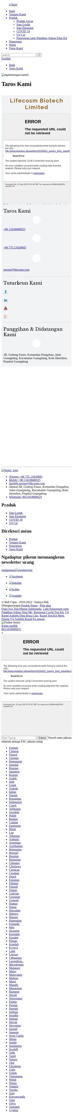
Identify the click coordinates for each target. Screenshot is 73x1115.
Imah (12, 11)
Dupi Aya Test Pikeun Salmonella (21, 608)
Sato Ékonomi (24, 28)
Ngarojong (15, 41)
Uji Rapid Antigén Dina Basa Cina (35, 614)
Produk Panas (29, 605)
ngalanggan (8, 570)
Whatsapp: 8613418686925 (25, 497)
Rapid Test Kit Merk (52, 615)
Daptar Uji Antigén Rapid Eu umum (22, 619)
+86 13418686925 (14, 229)
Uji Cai (20, 34)
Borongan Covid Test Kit (49, 612)
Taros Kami (16, 48)
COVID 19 (23, 31)
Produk (13, 17)
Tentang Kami (17, 14)
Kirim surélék (9, 625)
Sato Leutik (23, 24)
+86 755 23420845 (25, 476)
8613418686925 (11, 629)
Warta (12, 44)
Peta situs (45, 605)
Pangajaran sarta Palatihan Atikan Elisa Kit (41, 38)
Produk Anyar (24, 21)
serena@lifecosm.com (16, 269)
